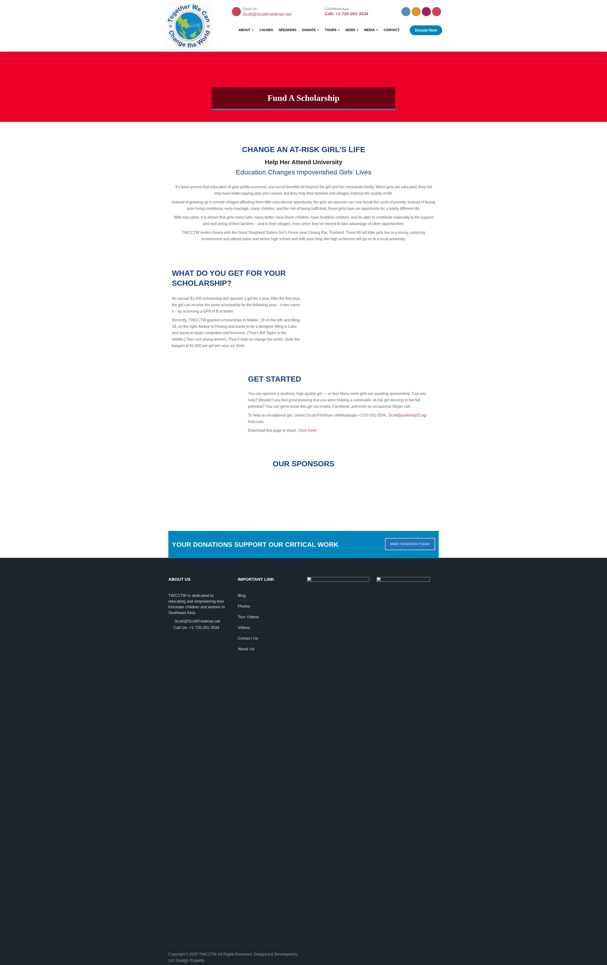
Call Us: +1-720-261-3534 (196, 627)
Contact (392, 30)
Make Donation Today (410, 544)
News (350, 30)
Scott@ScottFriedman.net (267, 14)
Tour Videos (248, 617)
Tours (331, 30)
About (245, 30)
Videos (244, 627)
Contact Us (248, 638)
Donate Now (426, 30)
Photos (244, 606)
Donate (309, 30)
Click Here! (307, 430)
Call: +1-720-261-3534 (346, 13)
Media (370, 30)
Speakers (287, 30)
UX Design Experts (186, 960)
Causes (266, 30)
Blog (242, 595)
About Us (246, 649)
